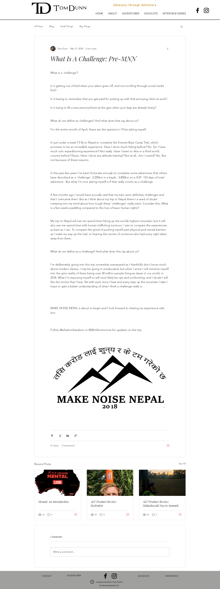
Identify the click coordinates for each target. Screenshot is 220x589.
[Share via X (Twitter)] (59, 435)
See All (182, 463)
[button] (181, 26)
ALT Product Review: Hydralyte (104, 503)
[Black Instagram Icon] (206, 10)
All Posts (38, 26)
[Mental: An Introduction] (57, 483)
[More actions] (168, 49)
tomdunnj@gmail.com (109, 585)
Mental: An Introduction (53, 502)
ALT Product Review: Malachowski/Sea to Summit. (161, 503)
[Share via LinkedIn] (67, 435)
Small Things (66, 26)
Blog (51, 26)
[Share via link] (75, 435)
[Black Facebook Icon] (197, 10)
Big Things (85, 26)
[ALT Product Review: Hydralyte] (110, 483)
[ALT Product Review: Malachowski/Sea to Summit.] (162, 483)
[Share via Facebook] (51, 435)
